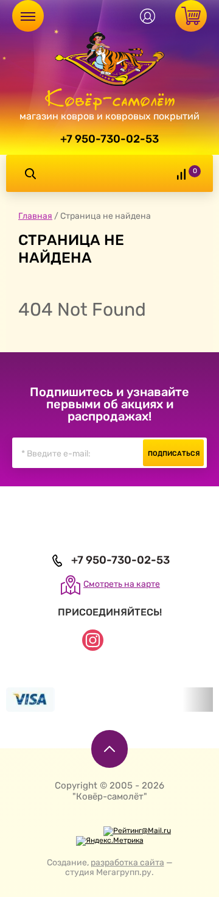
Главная (35, 216)
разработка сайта (127, 862)
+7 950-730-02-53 (109, 139)
